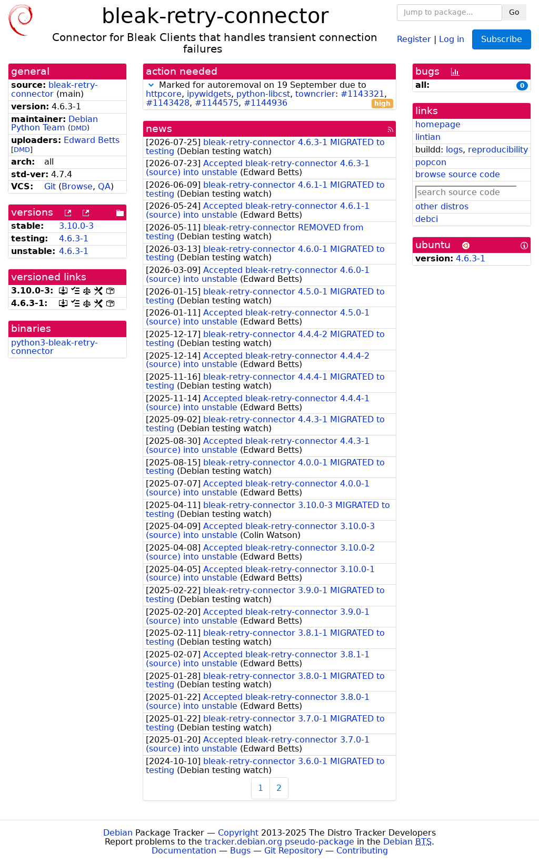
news (159, 129)
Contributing (362, 851)
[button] (151, 85)
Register (414, 39)
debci (426, 219)
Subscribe (501, 39)
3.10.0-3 (76, 226)
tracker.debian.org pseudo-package (279, 842)
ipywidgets (209, 94)
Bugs (240, 851)
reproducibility (498, 150)
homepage (438, 124)
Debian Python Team (54, 123)
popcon (430, 162)
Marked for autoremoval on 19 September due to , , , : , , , (268, 94)
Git (50, 186)
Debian (118, 833)
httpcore (164, 94)
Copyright (238, 833)
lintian (428, 137)
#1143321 (362, 94)
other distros (441, 206)
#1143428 (167, 103)
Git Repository (293, 851)
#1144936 (265, 103)
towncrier (315, 94)
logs (454, 150)
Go (514, 12)
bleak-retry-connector (54, 89)
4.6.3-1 (73, 238)
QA (104, 186)
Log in (451, 39)
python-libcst (263, 94)
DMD (79, 128)
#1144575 (216, 103)
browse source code (457, 174)
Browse (77, 186)
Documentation (184, 851)
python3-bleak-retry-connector (54, 347)
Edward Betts (91, 140)
